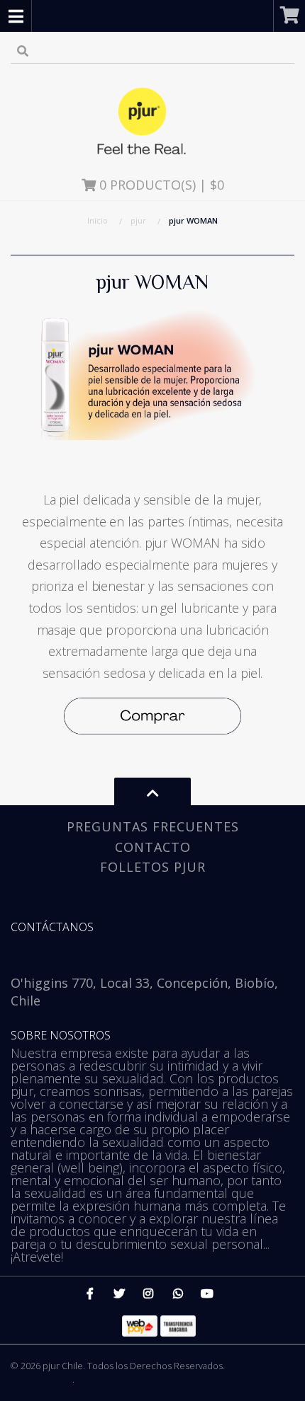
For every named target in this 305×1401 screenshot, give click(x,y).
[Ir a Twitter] (119, 1292)
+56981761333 (53, 964)
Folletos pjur (153, 866)
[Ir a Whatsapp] (178, 1292)
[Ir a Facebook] (90, 1292)
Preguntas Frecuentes (153, 826)
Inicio (97, 220)
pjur (138, 220)
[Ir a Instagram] (148, 1292)
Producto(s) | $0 (161, 184)
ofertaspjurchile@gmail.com (97, 946)
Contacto (153, 846)
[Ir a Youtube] (207, 1292)
